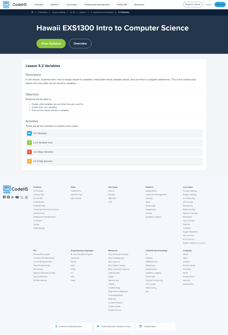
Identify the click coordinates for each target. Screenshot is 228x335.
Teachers (112, 198)
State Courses (189, 209)
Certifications (39, 213)
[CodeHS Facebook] (4, 197)
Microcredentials (40, 276)
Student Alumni (114, 310)
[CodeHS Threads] (26, 197)
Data (148, 202)
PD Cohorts (38, 269)
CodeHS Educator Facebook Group (115, 326)
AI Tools (149, 213)
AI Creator (37, 220)
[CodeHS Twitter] (21, 197)
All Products (38, 191)
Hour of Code (188, 220)
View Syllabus (51, 43)
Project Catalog (189, 194)
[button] (40, 4)
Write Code (150, 206)
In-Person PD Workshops (43, 258)
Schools (111, 194)
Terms (185, 273)
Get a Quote (76, 198)
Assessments (151, 269)
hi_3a (72, 12)
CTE (110, 202)
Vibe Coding (151, 288)
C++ (72, 273)
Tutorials (186, 228)
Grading (149, 198)
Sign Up (220, 4)
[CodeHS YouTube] (17, 197)
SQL (73, 276)
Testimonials (113, 280)
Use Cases (113, 187)
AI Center (187, 269)
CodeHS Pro (38, 202)
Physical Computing (154, 280)
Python (74, 262)
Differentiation (152, 262)
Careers (186, 262)
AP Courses (188, 202)
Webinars (112, 299)
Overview (80, 43)
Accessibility (188, 284)
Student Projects (115, 303)
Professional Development (44, 217)
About (185, 254)
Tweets (111, 284)
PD (34, 251)
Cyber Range (39, 228)
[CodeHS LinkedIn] (12, 197)
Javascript (75, 258)
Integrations (151, 209)
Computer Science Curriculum (46, 209)
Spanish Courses (190, 213)
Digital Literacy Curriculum (194, 243)
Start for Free (76, 194)
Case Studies (114, 273)
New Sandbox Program (83, 254)
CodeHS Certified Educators (70, 326)
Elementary (188, 206)
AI (146, 254)
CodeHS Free (39, 206)
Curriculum (42, 12)
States (111, 276)
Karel (73, 280)
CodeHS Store (149, 326)
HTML (73, 269)
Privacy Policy (188, 276)
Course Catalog (58, 12)
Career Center (114, 306)
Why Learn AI (114, 262)
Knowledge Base (115, 295)
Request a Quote (193, 4)
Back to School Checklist (119, 269)
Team (185, 258)
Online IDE (37, 198)
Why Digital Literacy (116, 265)
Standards (187, 217)
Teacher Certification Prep (44, 273)
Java (73, 265)
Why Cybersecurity (116, 258)
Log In (209, 4)
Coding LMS (38, 194)
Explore (83, 12)
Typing (36, 224)
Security (186, 280)
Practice (186, 224)
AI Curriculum (188, 239)
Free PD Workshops (41, 265)
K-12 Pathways (189, 198)
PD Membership (40, 280)
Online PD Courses (41, 254)
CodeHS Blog (114, 288)
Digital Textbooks (190, 232)
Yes (147, 291)
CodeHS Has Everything (156, 251)
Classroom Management (156, 194)
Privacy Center (189, 265)
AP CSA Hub (188, 235)
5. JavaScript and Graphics (102, 12)
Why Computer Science (118, 254)
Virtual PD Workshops (42, 262)
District (111, 191)
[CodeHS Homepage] (16, 4)
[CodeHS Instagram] (8, 197)
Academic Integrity (153, 217)
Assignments (151, 191)
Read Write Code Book (118, 291)
